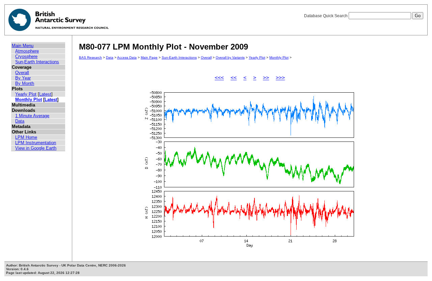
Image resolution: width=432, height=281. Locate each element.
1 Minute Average (32, 115)
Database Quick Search (326, 15)
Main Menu (22, 45)
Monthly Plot (28, 99)
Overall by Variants (230, 57)
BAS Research (90, 57)
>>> (280, 78)
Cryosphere (26, 56)
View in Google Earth (35, 148)
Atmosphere (27, 51)
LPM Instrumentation (35, 142)
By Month (24, 83)
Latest (45, 94)
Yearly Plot (25, 94)
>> (266, 78)
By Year (23, 78)
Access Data (127, 57)
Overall (22, 72)
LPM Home (26, 137)
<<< (219, 78)
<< (234, 78)
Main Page (149, 57)
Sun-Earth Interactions (37, 61)
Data (19, 121)
